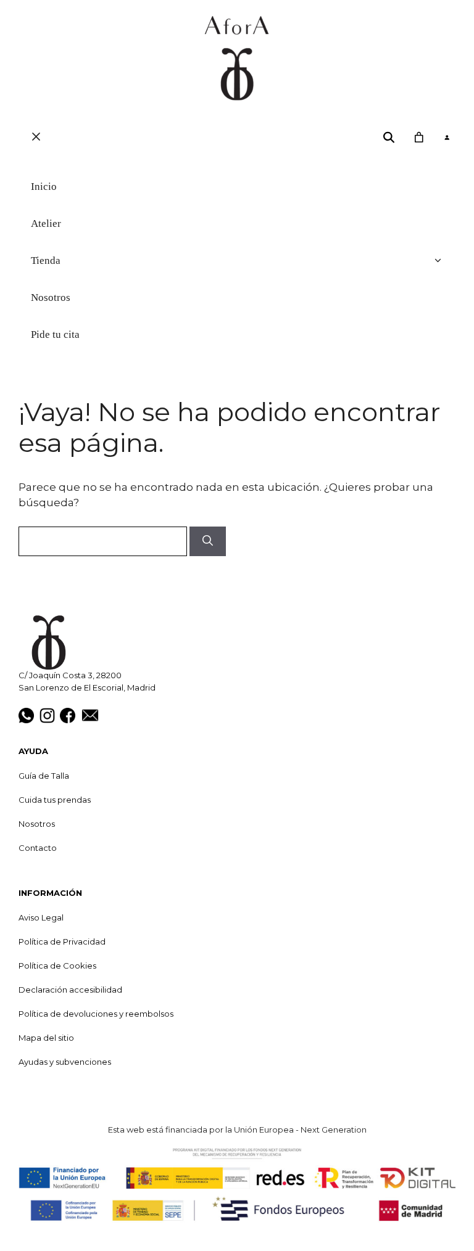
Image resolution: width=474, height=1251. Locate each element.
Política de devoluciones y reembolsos (96, 1014)
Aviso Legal (41, 917)
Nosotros (50, 297)
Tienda (45, 260)
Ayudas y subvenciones (65, 1062)
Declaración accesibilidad (70, 990)
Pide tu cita (55, 334)
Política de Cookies (57, 965)
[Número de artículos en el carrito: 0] (418, 137)
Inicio (44, 186)
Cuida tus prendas (55, 800)
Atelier (46, 223)
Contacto (38, 848)
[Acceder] (446, 138)
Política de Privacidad (62, 941)
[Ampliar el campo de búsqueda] (389, 137)
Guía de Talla (44, 776)
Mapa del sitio (46, 1038)
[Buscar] (207, 541)
